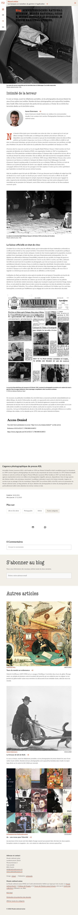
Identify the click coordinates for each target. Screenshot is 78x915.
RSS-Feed (9, 892)
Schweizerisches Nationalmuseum (17, 834)
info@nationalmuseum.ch (14, 869)
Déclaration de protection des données (18, 897)
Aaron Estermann (11, 752)
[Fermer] (75, 3)
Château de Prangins (24, 886)
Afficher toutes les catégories (15, 901)
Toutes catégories (52, 511)
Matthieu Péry (10, 667)
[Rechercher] (3, 3)
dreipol (14, 876)
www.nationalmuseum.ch (14, 871)
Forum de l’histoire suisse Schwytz (45, 886)
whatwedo (29, 876)
